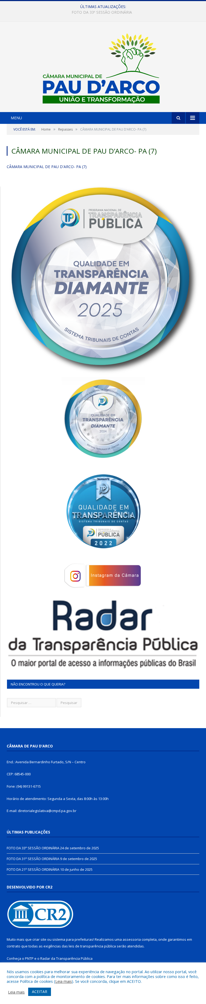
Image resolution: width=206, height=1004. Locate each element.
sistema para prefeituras (72, 939)
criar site (39, 939)
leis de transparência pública (92, 946)
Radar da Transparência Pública (66, 958)
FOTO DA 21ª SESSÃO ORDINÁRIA (33, 869)
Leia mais (63, 981)
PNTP (29, 958)
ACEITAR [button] (39, 991)
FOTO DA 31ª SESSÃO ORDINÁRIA (102, 12)
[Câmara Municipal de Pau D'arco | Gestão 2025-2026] (103, 67)
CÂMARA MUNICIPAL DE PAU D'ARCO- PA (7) (47, 166)
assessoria (132, 939)
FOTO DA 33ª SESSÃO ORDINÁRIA (33, 848)
